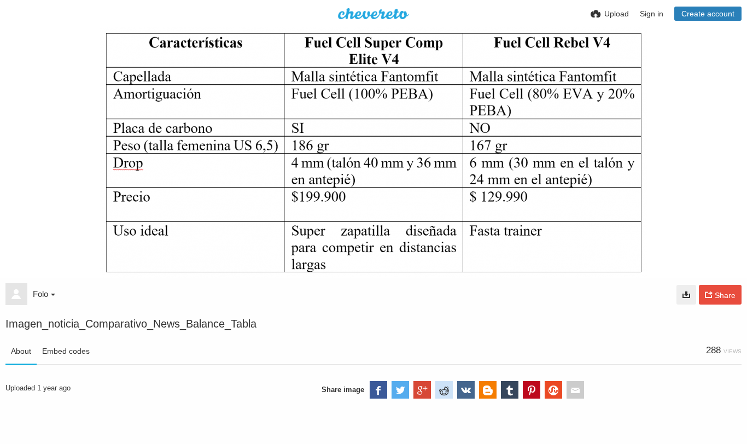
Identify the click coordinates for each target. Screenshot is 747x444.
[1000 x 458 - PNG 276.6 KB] (686, 295)
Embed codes (66, 351)
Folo (40, 294)
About (21, 351)
